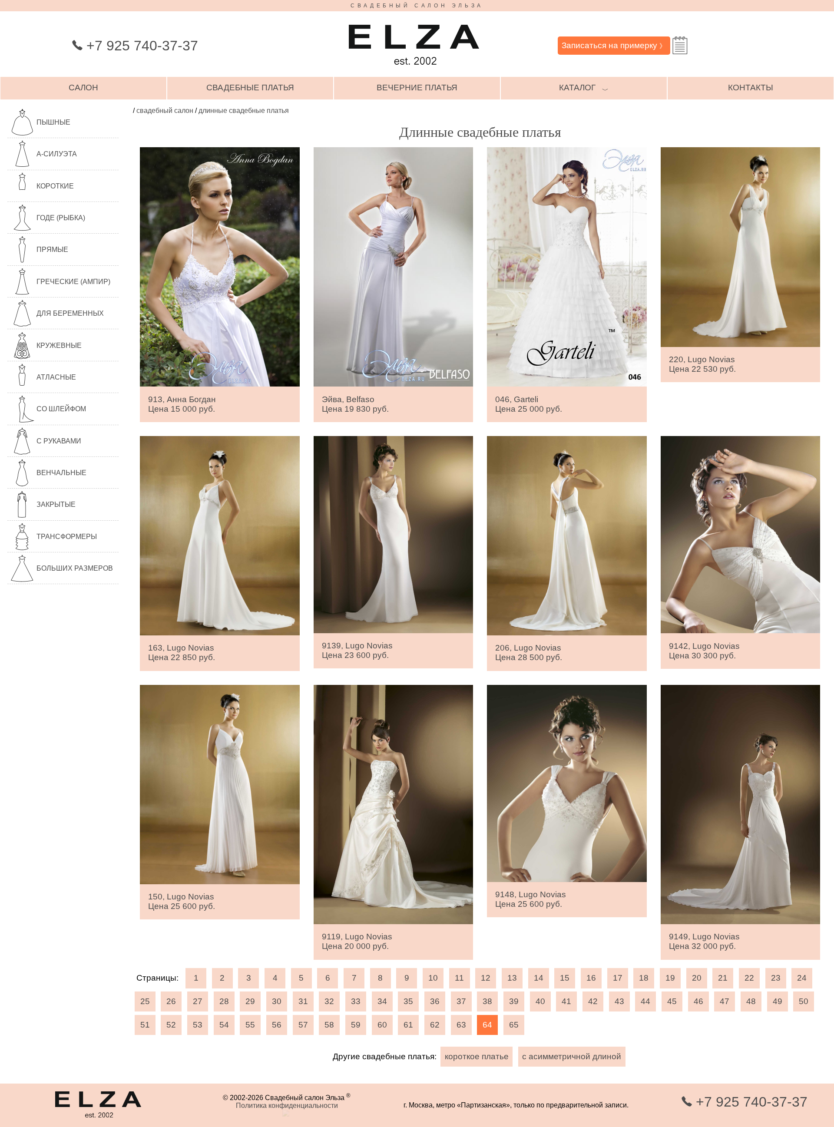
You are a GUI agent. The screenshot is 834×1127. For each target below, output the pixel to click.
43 (619, 1001)
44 (645, 1001)
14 (538, 977)
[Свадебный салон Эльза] (414, 69)
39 (514, 1001)
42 (593, 1001)
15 (564, 977)
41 (566, 1001)
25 (145, 1001)
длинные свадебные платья (244, 110)
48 (751, 1001)
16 (591, 977)
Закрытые (56, 504)
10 (433, 977)
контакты (750, 87)
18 (644, 977)
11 (459, 977)
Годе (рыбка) (60, 217)
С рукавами (58, 441)
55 (250, 1024)
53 (197, 1024)
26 (171, 1001)
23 (776, 977)
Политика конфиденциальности (287, 1105)
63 (461, 1024)
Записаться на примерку (614, 45)
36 (435, 1001)
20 (697, 977)
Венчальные (61, 472)
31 (303, 1001)
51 (145, 1024)
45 (672, 1001)
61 (408, 1024)
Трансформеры (66, 536)
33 (356, 1001)
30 (276, 1001)
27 (197, 1001)
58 (329, 1024)
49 (777, 1001)
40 (540, 1001)
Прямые (52, 249)
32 (329, 1001)
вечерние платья (417, 87)
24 (802, 977)
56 (276, 1024)
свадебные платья (250, 87)
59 (356, 1024)
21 (723, 977)
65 (514, 1024)
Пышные (53, 122)
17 (617, 977)
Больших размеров (74, 568)
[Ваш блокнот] (680, 45)
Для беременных (70, 313)
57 (303, 1024)
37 (461, 1001)
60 (382, 1024)
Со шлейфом (61, 409)
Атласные (56, 377)
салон (83, 87)
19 (670, 977)
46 (698, 1001)
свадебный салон (164, 110)
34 (382, 1001)
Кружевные (59, 345)
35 (408, 1001)
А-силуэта (56, 154)
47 (724, 1001)
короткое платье (477, 1056)
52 (171, 1024)
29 (250, 1001)
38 (487, 1001)
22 (749, 977)
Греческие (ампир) (73, 281)
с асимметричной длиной (571, 1056)
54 (224, 1024)
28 (224, 1001)
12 (485, 977)
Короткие (55, 186)
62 (435, 1024)
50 (803, 1001)
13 (512, 977)
